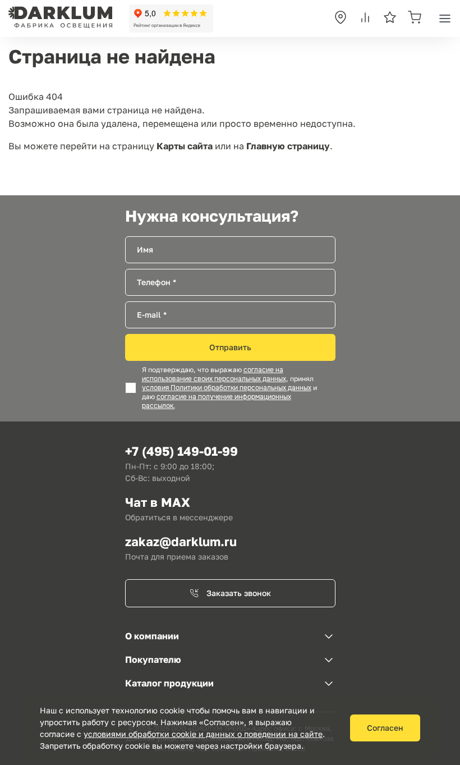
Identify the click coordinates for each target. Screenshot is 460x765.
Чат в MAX (157, 502)
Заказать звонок (238, 593)
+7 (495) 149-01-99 (181, 451)
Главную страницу (288, 146)
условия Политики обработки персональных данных (226, 387)
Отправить (230, 347)
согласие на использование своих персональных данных (214, 374)
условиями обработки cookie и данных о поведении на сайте (203, 734)
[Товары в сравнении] (365, 18)
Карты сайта (185, 146)
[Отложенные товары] (390, 18)
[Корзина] (414, 18)
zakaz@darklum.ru (181, 541)
